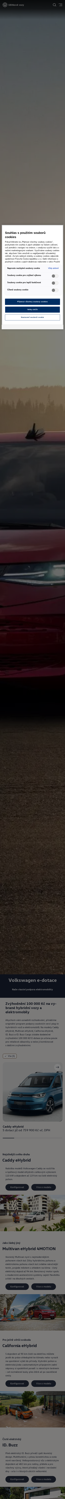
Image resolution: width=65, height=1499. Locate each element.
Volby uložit (32, 309)
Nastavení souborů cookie (32, 317)
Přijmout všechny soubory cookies (32, 302)
